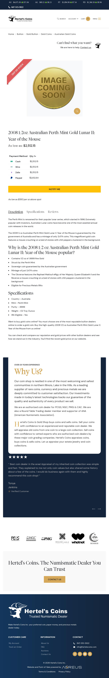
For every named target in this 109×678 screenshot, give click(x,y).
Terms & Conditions (47, 671)
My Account (14, 643)
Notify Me (54, 189)
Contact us (85, 47)
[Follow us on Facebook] (75, 654)
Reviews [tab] (53, 211)
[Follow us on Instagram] (80, 654)
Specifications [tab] (35, 211)
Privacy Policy (64, 671)
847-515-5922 (17, 7)
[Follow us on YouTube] (85, 654)
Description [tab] (15, 211)
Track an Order (15, 647)
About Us (45, 643)
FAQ (42, 647)
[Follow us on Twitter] (90, 654)
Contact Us (54, 579)
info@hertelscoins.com (87, 647)
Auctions (45, 650)
